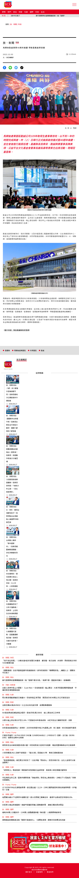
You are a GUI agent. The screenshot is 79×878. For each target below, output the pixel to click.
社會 (26, 12)
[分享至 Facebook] (4, 67)
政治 (15, 12)
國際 (31, 12)
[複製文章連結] (21, 67)
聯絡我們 (50, 872)
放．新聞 (13, 24)
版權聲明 (39, 872)
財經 (20, 12)
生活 (42, 12)
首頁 (7, 24)
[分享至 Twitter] (16, 67)
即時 (4, 12)
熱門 (9, 12)
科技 (37, 12)
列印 (74, 128)
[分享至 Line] (10, 67)
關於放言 (29, 872)
